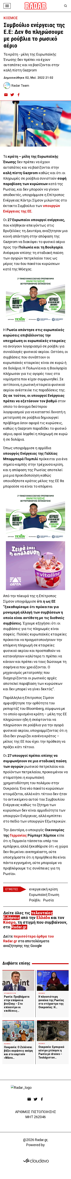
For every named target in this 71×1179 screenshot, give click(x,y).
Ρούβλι (34, 900)
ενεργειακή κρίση (43, 889)
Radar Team (20, 85)
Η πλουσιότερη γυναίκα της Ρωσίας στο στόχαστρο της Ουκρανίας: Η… (51, 1002)
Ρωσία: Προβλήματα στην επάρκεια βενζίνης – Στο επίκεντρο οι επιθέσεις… (16, 1003)
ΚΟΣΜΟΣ (11, 18)
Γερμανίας (18, 835)
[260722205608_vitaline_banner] (35, 565)
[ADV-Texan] (35, 299)
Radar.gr (18, 927)
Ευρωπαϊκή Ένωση (44, 895)
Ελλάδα (43, 917)
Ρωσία (48, 900)
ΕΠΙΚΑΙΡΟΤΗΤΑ (10, 993)
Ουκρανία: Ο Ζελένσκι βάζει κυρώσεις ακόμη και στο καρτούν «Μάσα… (18, 1052)
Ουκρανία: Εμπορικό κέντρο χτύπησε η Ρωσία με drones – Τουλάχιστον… (51, 1052)
